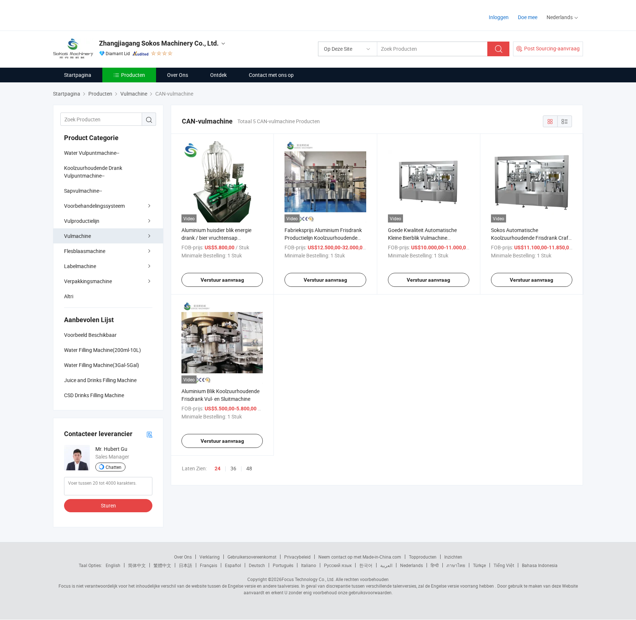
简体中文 (137, 565)
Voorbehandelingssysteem (94, 205)
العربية (386, 565)
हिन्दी (435, 565)
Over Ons (177, 74)
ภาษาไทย (455, 565)
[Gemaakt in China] (100, 14)
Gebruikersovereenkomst (251, 557)
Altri (68, 296)
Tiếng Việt (504, 565)
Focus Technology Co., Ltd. (308, 579)
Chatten (113, 467)
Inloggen (499, 17)
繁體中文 (162, 565)
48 (249, 468)
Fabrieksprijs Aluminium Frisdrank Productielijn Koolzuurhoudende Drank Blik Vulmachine (323, 238)
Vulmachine (77, 235)
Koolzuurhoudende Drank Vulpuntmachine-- (93, 171)
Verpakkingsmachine (88, 281)
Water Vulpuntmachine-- (91, 152)
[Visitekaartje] (149, 434)
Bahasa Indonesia (540, 565)
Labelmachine (80, 266)
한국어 (365, 565)
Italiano (308, 565)
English (113, 565)
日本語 (185, 565)
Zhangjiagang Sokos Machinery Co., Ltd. (159, 43)
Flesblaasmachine (84, 250)
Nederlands (411, 565)
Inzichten (453, 557)
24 (217, 468)
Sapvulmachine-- (83, 190)
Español (233, 565)
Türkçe (479, 565)
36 (233, 468)
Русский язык (337, 565)
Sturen (108, 505)
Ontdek (218, 74)
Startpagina (77, 74)
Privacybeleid (297, 557)
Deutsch (257, 565)
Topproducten (423, 557)
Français (208, 565)
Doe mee (527, 17)
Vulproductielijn (81, 220)
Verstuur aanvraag (222, 280)
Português (283, 565)
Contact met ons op (271, 74)
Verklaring (209, 557)
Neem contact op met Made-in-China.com (359, 557)
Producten (133, 74)
